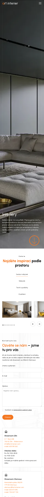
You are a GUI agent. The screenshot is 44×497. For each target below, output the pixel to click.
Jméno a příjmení (8, 366)
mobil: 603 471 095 (11, 490)
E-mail (4, 376)
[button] (40, 3)
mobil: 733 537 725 (11, 492)
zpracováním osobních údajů (23, 410)
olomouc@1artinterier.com (14, 487)
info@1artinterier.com (12, 444)
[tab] (22, 274)
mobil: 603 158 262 (11, 446)
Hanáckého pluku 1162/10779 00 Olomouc (13, 483)
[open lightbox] (17, 309)
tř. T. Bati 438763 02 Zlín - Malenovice (13, 440)
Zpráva (5, 386)
